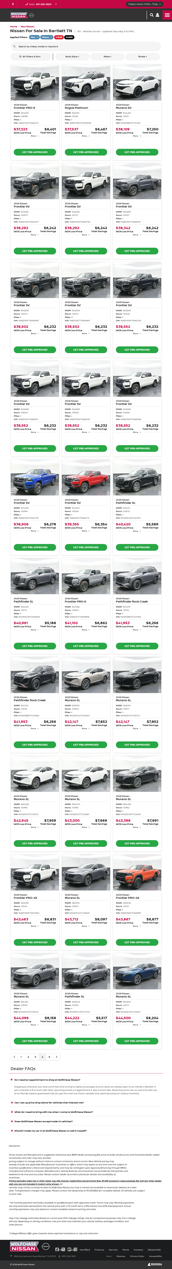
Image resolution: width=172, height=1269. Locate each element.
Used (72, 1249)
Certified (85, 1249)
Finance (99, 1249)
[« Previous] (14, 1056)
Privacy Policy (137, 1256)
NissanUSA (154, 1249)
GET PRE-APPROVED (35, 152)
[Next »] (56, 1056)
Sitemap (121, 1256)
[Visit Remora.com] (155, 1264)
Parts (125, 1249)
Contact (138, 1249)
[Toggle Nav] (167, 15)
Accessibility (155, 1256)
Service (113, 1249)
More (33, 135)
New (61, 1249)
